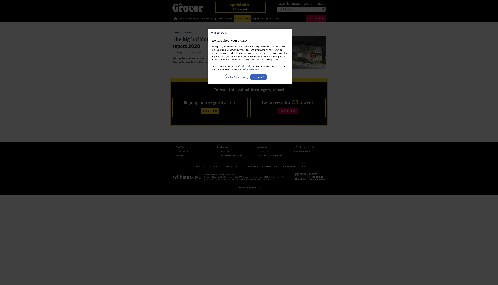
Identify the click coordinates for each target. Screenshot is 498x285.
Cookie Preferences (236, 77)
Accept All (258, 77)
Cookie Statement (250, 69)
